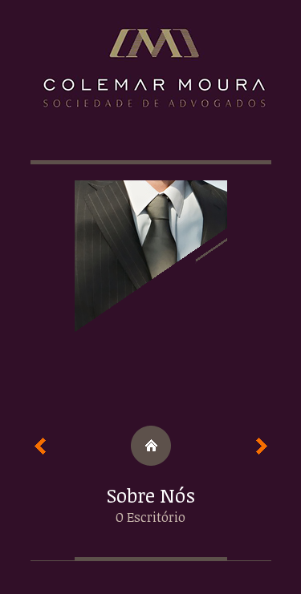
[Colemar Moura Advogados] (151, 76)
